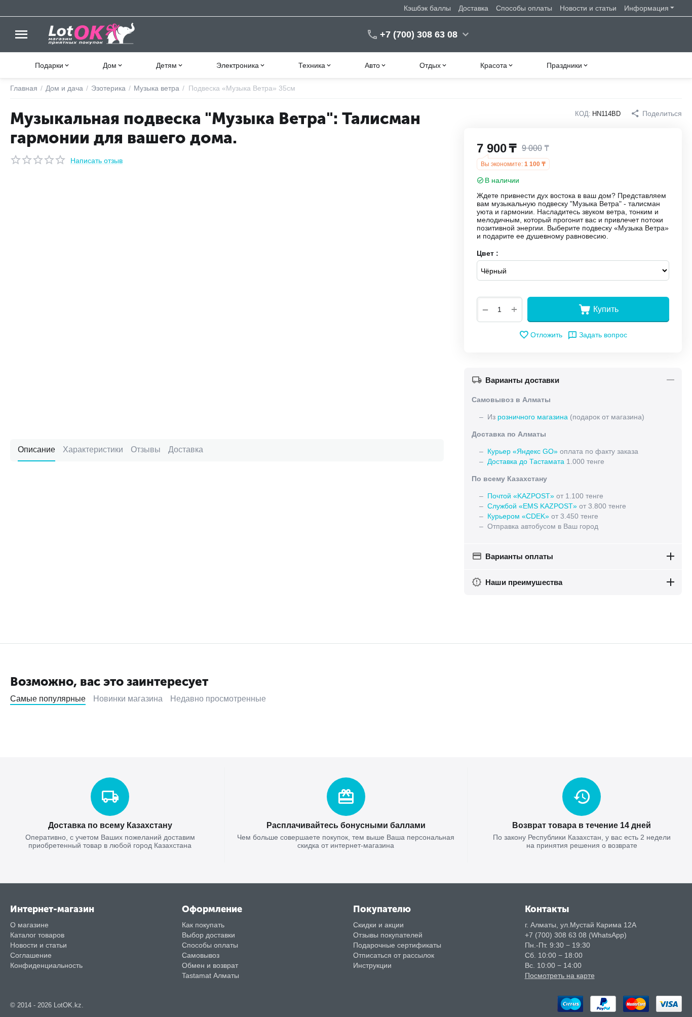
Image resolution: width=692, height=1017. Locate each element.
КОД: (583, 114)
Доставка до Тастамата (525, 461)
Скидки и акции (378, 925)
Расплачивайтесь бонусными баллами (346, 825)
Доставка (473, 8)
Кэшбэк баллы (427, 8)
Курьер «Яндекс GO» (522, 451)
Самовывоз (200, 955)
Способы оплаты (524, 8)
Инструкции (372, 965)
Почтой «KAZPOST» (520, 496)
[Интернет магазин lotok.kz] (92, 34)
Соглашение (31, 955)
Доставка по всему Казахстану (110, 825)
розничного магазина (532, 417)
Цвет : (487, 253)
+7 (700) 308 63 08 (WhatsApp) (576, 935)
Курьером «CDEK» (518, 516)
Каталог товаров (37, 935)
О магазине (29, 925)
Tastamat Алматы (210, 975)
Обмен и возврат (210, 965)
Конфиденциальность (46, 965)
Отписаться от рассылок (393, 955)
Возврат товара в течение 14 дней (581, 825)
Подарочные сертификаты (397, 945)
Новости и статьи (588, 8)
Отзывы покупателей (387, 935)
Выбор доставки (208, 935)
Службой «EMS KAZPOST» (532, 506)
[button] (656, 113)
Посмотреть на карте (560, 975)
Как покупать (203, 925)
